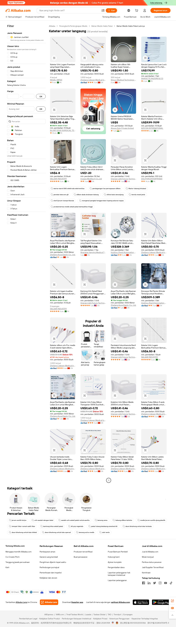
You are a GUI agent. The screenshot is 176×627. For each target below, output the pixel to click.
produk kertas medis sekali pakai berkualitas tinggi (73, 207)
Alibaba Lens (21, 602)
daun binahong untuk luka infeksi (24, 532)
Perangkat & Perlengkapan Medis (73, 26)
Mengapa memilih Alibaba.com (18, 552)
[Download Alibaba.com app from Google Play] (161, 602)
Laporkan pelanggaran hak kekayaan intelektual (119, 574)
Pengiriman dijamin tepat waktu (53, 562)
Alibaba (52, 26)
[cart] (137, 11)
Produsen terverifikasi (83, 552)
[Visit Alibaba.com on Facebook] (143, 583)
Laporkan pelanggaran (117, 580)
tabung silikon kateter (123, 520)
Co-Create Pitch (13, 557)
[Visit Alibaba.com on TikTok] (171, 583)
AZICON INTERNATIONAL (152, 128)
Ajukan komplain (115, 562)
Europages (128, 614)
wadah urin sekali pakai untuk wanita (75, 520)
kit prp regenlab (77, 526)
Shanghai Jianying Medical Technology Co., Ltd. (93, 252)
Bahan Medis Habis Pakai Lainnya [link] (131, 26)
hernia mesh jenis (138, 195)
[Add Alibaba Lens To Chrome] (49, 602)
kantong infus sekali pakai (53, 526)
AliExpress (48, 614)
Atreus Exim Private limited (122, 128)
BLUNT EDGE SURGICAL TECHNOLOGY (62, 130)
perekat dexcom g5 (60, 195)
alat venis (106, 532)
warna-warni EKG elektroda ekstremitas (68, 188)
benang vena (102, 520)
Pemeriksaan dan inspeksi (51, 573)
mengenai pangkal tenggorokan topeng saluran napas (103, 201)
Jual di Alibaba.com (150, 552)
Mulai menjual (148, 557)
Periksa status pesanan (152, 562)
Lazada (88, 614)
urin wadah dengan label (43, 520)
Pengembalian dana (116, 567)
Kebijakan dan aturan (48, 578)
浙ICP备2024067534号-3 (158, 623)
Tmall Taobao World (74, 614)
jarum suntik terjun (19, 520)
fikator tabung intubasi (137, 188)
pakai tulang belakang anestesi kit (104, 526)
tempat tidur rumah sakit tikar (23, 526)
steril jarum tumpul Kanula (63, 201)
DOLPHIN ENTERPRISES (151, 179)
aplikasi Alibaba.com (120, 602)
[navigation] (26, 253)
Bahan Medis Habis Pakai (101, 26)
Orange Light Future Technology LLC (123, 179)
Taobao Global (99, 614)
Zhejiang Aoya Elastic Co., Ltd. (62, 255)
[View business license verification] (113, 622)
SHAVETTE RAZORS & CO (152, 78)
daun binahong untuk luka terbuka (138, 526)
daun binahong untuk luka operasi (58, 532)
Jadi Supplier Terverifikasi (153, 567)
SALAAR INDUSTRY (58, 179)
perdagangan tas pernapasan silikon (106, 188)
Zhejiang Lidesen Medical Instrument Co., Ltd (93, 80)
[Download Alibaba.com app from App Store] (141, 602)
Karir (7, 567)
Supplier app (77, 602)
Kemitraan (146, 573)
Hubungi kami (113, 557)
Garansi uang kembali (49, 557)
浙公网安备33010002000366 (133, 623)
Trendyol (117, 614)
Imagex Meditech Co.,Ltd (91, 179)
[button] (103, 10)
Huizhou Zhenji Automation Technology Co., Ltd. (123, 252)
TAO (109, 614)
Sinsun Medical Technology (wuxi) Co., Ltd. (123, 80)
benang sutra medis (86, 532)
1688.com (60, 614)
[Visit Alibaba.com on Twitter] (154, 583)
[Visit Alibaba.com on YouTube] (165, 583)
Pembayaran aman (47, 552)
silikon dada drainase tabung (87, 195)
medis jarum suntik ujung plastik (152, 520)
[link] (172, 600)
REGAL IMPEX (56, 80)
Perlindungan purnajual (49, 567)
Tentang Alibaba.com (15, 546)
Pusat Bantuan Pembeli (118, 552)
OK (40, 96)
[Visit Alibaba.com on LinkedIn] (149, 583)
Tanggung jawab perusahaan (18, 562)
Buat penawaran (80, 557)
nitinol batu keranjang (115, 195)
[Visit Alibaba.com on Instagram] (160, 583)
